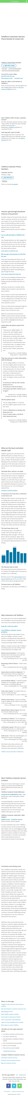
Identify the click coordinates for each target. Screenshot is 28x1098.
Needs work (22, 1075)
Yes (17, 1075)
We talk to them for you (7, 76)
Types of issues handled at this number (12, 1022)
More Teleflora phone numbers (10, 1014)
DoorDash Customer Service (9, 1058)
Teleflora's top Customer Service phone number (12, 1005)
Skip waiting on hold (7, 78)
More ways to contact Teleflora (10, 1025)
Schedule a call (18, 78)
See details (15, 184)
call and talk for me (19, 577)
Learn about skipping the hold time (11, 274)
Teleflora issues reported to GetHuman (12, 751)
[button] (26, 1)
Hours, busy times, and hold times (11, 1020)
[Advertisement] (14, 104)
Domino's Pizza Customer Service (10, 1060)
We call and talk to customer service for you (13, 1009)
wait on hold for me (6, 579)
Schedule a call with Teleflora (9, 490)
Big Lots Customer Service (8, 1063)
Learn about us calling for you (9, 251)
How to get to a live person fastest (10, 1017)
